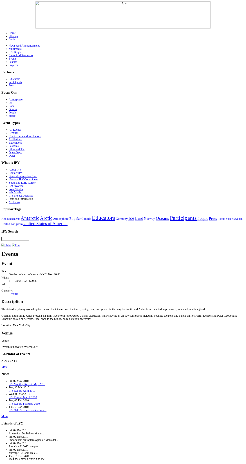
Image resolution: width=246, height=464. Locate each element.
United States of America (45, 223)
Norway (149, 218)
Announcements (10, 218)
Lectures (13, 293)
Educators (103, 218)
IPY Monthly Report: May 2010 (27, 384)
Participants (183, 218)
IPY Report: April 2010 (22, 390)
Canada (86, 218)
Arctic (46, 218)
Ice (131, 218)
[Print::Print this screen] (16, 245)
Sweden (238, 218)
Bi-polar (75, 218)
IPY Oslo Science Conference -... (27, 410)
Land (139, 218)
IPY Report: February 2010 (24, 403)
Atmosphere (61, 218)
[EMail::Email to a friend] (6, 245)
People (202, 218)
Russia (221, 218)
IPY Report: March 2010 (23, 397)
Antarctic (30, 218)
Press (213, 218)
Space (229, 218)
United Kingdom (12, 224)
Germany (122, 218)
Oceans (162, 218)
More (4, 366)
